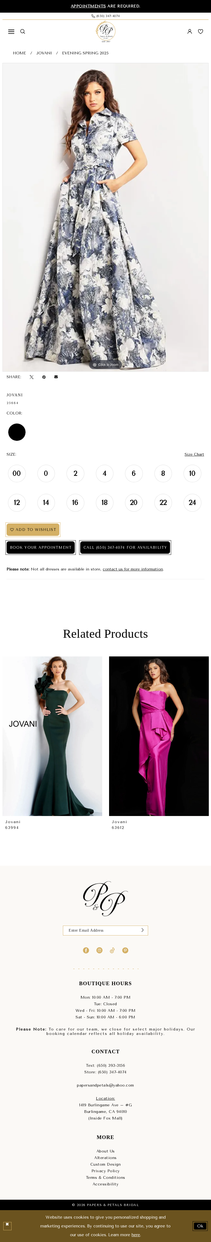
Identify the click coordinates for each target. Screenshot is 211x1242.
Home (19, 53)
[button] (11, 32)
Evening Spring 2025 (85, 53)
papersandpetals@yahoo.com (105, 1085)
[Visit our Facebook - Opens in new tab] (86, 950)
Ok (200, 1225)
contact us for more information (133, 569)
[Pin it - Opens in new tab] (44, 377)
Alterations (105, 1157)
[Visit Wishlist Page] (200, 31)
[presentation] (52, 736)
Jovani (44, 53)
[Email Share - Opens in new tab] (56, 377)
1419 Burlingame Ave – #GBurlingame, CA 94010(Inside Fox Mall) (105, 1112)
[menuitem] (11, 32)
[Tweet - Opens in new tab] (31, 377)
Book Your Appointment (41, 547)
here (136, 1234)
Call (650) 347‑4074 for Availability (125, 547)
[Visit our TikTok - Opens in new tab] (112, 950)
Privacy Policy (105, 1171)
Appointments (88, 6)
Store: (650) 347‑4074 (105, 1072)
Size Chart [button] (194, 454)
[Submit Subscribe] (142, 930)
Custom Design (105, 1164)
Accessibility (106, 1184)
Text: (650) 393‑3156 (105, 1065)
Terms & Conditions (105, 1177)
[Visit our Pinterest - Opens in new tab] (125, 950)
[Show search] (22, 31)
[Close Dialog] (7, 1226)
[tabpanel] (105, 217)
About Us (105, 1151)
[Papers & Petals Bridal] (105, 31)
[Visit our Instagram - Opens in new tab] (99, 950)
